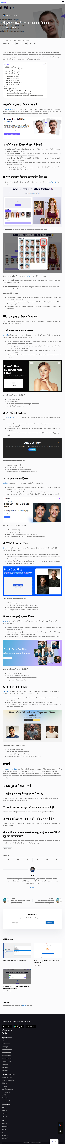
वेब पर (3, 1107)
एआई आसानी (6, 483)
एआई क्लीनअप (5, 1064)
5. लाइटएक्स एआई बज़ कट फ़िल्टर (14, 82)
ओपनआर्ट (5, 335)
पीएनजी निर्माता (5, 1095)
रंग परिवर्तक (4, 1086)
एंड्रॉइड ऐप (4, 1113)
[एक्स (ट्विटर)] (17, 43)
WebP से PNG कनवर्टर (7, 1089)
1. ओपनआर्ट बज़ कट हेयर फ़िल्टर (14, 75)
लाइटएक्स (5, 621)
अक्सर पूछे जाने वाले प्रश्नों (11, 88)
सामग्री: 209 (32, 887)
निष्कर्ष (6, 86)
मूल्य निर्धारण (4, 1129)
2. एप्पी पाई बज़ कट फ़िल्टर (12, 76)
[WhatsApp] (34, 43)
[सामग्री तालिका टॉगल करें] (43, 64)
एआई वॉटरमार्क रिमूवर (6, 1061)
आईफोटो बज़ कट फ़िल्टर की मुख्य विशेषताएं (16, 69)
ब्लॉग (3, 1132)
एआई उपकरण (15, 15)
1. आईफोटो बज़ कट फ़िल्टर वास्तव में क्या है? (16, 90)
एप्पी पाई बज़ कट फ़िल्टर (9, 417)
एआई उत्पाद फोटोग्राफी (7, 1050)
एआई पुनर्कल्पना (5, 1070)
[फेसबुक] (12, 43)
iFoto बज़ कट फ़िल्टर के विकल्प (12, 73)
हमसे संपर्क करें (5, 1126)
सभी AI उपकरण (5, 1041)
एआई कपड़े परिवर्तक (6, 1052)
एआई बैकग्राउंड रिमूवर (7, 1058)
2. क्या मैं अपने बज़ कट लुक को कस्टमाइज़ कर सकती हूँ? (19, 92)
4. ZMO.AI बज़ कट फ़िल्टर (13, 80)
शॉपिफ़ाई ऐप (4, 1116)
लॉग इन (24, 1006)
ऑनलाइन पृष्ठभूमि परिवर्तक (8, 1080)
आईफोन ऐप (4, 1110)
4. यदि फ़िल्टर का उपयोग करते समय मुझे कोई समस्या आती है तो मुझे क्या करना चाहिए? (25, 95)
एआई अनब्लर (5, 1067)
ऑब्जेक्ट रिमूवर (5, 1098)
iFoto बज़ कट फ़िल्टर (11, 109)
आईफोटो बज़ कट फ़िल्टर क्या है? (12, 67)
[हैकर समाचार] (26, 43)
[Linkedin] (21, 43)
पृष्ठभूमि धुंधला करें (6, 1101)
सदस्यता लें (49, 923)
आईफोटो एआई (52, 182)
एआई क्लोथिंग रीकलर (6, 1055)
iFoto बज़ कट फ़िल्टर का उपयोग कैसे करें (14, 71)
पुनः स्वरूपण (6, 691)
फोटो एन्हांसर (5, 1083)
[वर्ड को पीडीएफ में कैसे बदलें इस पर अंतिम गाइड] (17, 950)
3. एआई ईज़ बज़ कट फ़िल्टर (13, 78)
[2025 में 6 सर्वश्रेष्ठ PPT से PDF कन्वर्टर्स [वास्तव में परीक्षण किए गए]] (48, 950)
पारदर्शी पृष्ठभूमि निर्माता (7, 1077)
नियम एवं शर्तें (4, 1138)
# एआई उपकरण (7, 848)
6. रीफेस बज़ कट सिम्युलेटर (13, 84)
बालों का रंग (29, 276)
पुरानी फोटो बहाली (6, 1092)
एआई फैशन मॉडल (6, 1044)
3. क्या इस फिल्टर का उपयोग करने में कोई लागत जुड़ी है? (19, 94)
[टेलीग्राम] (30, 43)
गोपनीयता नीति (5, 1135)
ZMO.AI (5, 548)
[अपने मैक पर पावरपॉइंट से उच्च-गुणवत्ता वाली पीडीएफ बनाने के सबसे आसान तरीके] (17, 976)
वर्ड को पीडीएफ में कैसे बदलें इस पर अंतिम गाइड (14, 960)
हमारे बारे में (4, 1123)
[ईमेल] (57, 860)
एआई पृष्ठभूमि (5, 1047)
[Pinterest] (27, 860)
